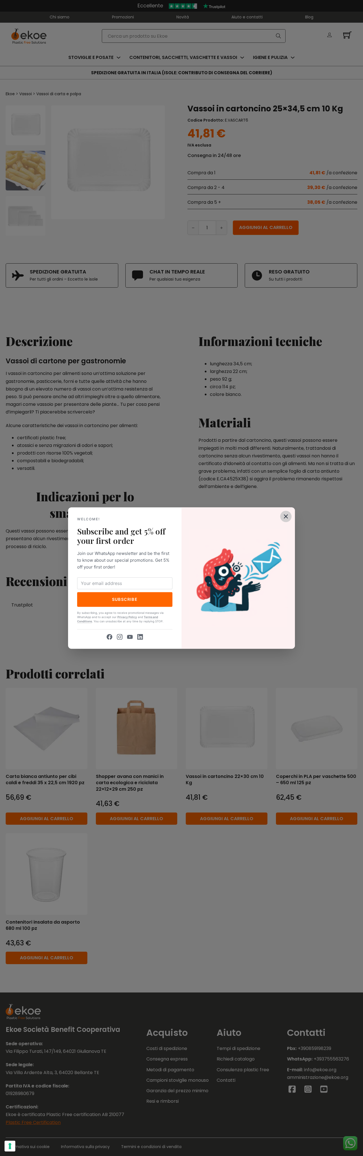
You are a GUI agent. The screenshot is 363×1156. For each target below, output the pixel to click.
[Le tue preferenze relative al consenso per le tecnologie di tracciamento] (10, 1146)
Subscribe (125, 599)
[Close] (286, 516)
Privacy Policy (127, 617)
